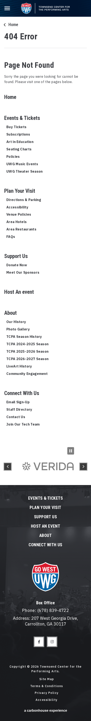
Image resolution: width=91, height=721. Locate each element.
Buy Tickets (16, 127)
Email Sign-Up (18, 402)
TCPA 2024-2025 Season (27, 344)
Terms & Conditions (46, 686)
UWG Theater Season (24, 171)
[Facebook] (38, 641)
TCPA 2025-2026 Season (27, 351)
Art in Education (19, 142)
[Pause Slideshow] (70, 451)
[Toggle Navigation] (8, 7)
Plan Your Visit (19, 191)
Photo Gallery (18, 329)
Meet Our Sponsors (22, 272)
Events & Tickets (22, 118)
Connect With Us (21, 393)
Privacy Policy (47, 693)
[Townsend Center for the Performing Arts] (45, 8)
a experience (45, 710)
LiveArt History (19, 366)
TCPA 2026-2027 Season (27, 359)
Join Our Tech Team (23, 424)
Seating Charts (19, 149)
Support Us (16, 256)
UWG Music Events (22, 164)
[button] (8, 467)
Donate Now (16, 265)
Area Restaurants (21, 229)
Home (13, 24)
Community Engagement (27, 374)
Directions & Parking (23, 200)
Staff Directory (19, 409)
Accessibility (17, 207)
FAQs (10, 236)
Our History (16, 322)
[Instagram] (52, 641)
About (10, 313)
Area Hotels (16, 222)
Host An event (19, 292)
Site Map (46, 679)
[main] (45, 224)
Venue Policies (18, 214)
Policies (13, 156)
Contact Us (15, 417)
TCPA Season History (24, 336)
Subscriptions (18, 134)
